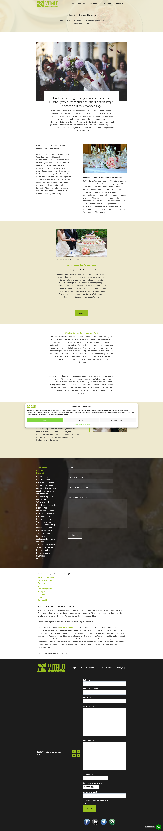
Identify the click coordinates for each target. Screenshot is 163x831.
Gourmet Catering (45, 580)
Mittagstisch (43, 592)
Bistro (40, 586)
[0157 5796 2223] (158, 827)
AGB (101, 667)
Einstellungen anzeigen (118, 420)
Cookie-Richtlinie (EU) (115, 667)
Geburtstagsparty (45, 589)
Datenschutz (78, 424)
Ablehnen (81, 420)
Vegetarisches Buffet (46, 577)
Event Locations (44, 583)
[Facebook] (74, 751)
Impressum (86, 424)
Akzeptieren (44, 420)
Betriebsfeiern (43, 597)
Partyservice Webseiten (68, 628)
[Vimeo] (78, 751)
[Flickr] (74, 755)
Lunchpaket (42, 594)
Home (71, 4)
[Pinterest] (78, 755)
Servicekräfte (43, 600)
